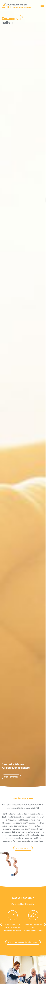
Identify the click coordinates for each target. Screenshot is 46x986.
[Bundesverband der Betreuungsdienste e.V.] (16, 5)
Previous (1, 924)
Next (45, 924)
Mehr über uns (23, 848)
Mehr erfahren (11, 777)
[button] (42, 6)
